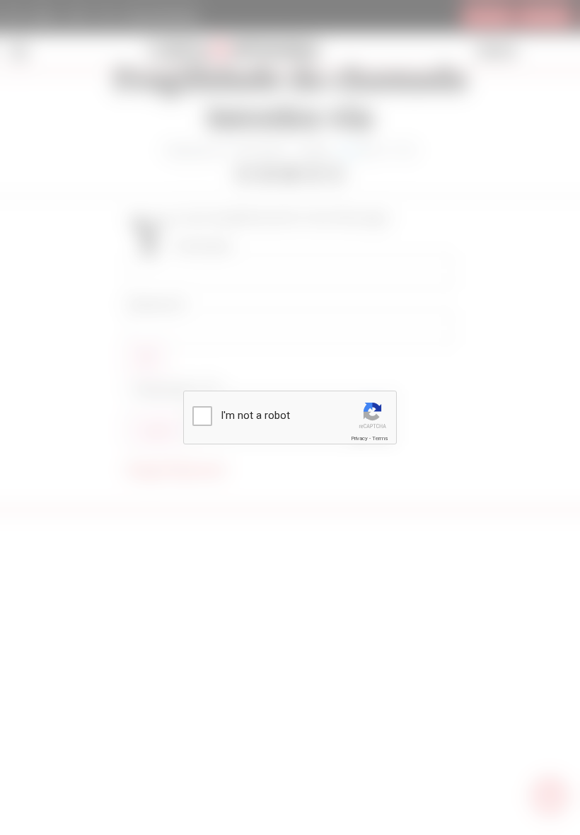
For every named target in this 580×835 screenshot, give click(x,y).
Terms (380, 438)
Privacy (359, 438)
